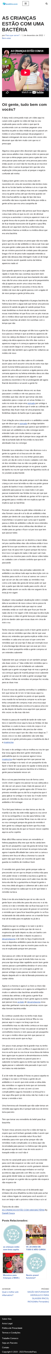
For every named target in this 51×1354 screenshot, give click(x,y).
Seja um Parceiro (9, 1343)
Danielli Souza (8, 1213)
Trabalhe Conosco (10, 1338)
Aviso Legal (7, 1323)
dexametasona (8, 939)
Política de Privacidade (12, 1328)
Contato (5, 1347)
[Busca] (47, 4)
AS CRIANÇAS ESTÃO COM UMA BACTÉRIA (23, 1210)
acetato (20, 1002)
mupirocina (8, 742)
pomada (31, 403)
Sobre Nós (7, 1319)
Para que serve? (12, 35)
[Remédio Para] (10, 3)
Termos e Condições (11, 1332)
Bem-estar (6, 38)
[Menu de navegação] (25, 3)
